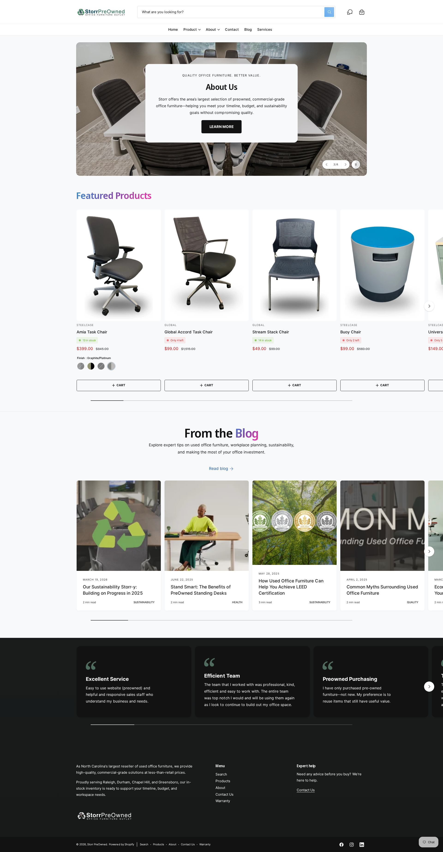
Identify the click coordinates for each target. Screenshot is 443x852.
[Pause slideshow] (356, 164)
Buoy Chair (350, 332)
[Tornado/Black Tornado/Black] (81, 366)
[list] (221, 683)
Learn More (222, 126)
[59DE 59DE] (101, 366)
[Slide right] (429, 306)
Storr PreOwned (97, 844)
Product (190, 29)
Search (221, 774)
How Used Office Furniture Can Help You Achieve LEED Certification (291, 587)
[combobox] (236, 12)
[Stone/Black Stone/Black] (91, 366)
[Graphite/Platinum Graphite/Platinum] (111, 366)
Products (223, 781)
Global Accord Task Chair (189, 332)
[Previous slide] (327, 164)
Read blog (218, 468)
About (211, 29)
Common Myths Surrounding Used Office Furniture (382, 590)
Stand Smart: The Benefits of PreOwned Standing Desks (201, 590)
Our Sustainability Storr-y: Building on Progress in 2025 (113, 590)
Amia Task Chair (92, 332)
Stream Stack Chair (270, 332)
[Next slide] (345, 164)
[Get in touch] (350, 12)
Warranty (223, 801)
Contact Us (224, 794)
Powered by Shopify (121, 844)
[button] (362, 12)
